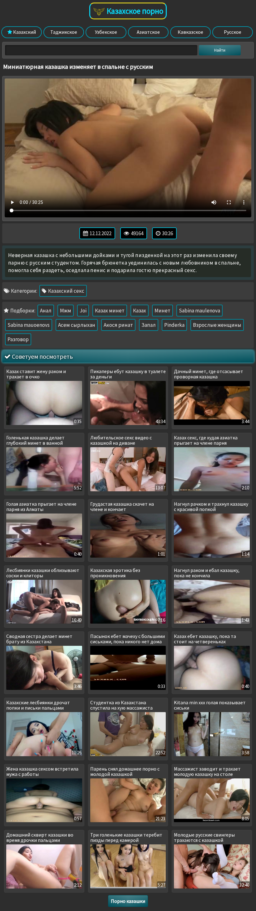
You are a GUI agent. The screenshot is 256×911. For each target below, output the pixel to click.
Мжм (65, 310)
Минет (162, 310)
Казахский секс (65, 290)
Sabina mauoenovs (28, 324)
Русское (232, 32)
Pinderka (174, 324)
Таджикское (63, 32)
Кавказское (190, 32)
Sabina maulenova (199, 310)
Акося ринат (118, 324)
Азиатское (148, 32)
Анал (46, 310)
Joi (83, 310)
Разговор (18, 339)
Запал (148, 324)
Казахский (24, 32)
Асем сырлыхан (76, 324)
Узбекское (106, 32)
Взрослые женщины (217, 324)
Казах (139, 310)
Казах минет (110, 310)
